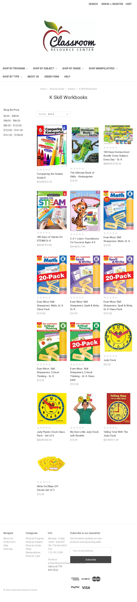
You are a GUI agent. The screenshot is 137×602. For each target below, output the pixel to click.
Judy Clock (110, 360)
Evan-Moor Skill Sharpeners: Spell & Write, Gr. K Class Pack (118, 305)
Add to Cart (51, 151)
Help (67, 76)
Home (43, 89)
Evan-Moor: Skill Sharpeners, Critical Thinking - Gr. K (48, 372)
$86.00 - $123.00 (13, 125)
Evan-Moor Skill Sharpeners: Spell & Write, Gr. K (84, 305)
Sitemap (8, 549)
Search (93, 4)
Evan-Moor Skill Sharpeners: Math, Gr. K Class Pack (50, 305)
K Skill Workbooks (88, 89)
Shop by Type (11, 76)
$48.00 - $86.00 (12, 120)
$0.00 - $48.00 (11, 115)
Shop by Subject (44, 68)
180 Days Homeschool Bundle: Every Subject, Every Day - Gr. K (116, 156)
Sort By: (42, 114)
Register (117, 4)
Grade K (71, 89)
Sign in (105, 4)
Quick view (52, 139)
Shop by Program (14, 68)
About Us (33, 76)
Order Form (51, 76)
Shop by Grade (71, 68)
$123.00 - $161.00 (13, 130)
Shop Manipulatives (102, 68)
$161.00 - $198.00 (13, 135)
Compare (50, 146)
